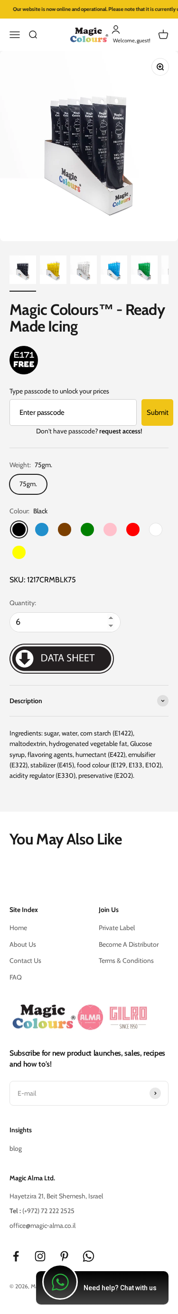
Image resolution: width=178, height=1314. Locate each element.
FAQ (15, 977)
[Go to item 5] (144, 271)
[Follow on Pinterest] (64, 1256)
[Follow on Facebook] (15, 1256)
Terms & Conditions (126, 960)
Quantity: (22, 602)
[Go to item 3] (83, 271)
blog (15, 1148)
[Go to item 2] (53, 271)
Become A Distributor (129, 944)
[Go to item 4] (114, 271)
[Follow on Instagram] (40, 1256)
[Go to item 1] (22, 271)
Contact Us (25, 960)
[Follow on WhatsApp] (88, 1256)
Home (18, 927)
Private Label (117, 927)
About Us (22, 944)
